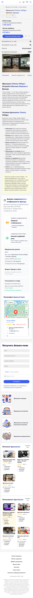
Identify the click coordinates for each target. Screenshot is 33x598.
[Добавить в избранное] (25, 36)
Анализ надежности (18, 75)
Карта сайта (16, 570)
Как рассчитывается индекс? (18, 226)
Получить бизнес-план (12, 36)
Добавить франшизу (16, 561)
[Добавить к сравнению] (29, 36)
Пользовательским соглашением (13, 387)
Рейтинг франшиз (16, 558)
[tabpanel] (16, 136)
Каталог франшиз (16, 556)
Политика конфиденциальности (17, 572)
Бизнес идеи (16, 564)
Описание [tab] (5, 75)
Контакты (16, 567)
